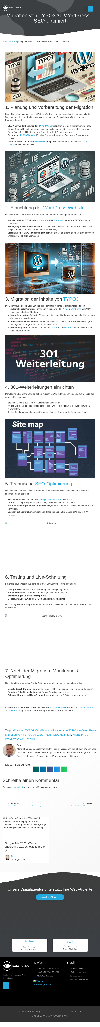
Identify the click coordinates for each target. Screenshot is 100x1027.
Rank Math (59, 220)
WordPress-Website (64, 207)
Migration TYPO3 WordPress (31, 730)
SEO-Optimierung (53, 483)
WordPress (39, 141)
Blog (16, 42)
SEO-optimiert (86, 707)
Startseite (7, 42)
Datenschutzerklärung (29, 1011)
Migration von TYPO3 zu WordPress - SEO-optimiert (38, 734)
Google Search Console (51, 499)
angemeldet (17, 787)
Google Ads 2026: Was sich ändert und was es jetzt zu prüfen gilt (25, 847)
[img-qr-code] (43, 989)
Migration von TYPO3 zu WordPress (73, 730)
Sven (13, 856)
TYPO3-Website (46, 126)
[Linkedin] (90, 9)
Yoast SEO (44, 220)
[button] (86, 9)
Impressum (76, 1011)
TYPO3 (71, 299)
